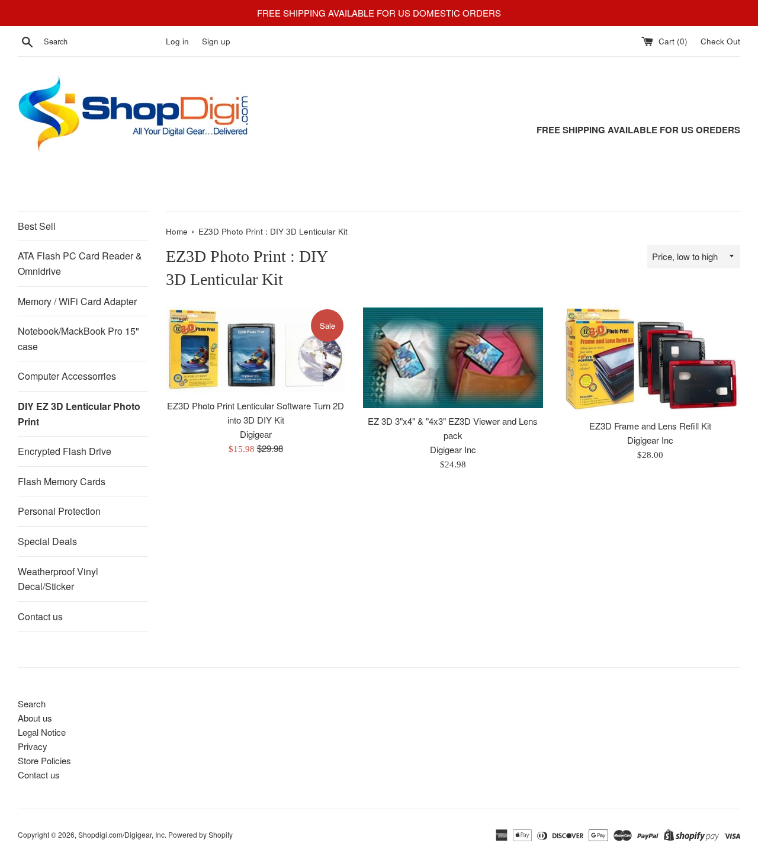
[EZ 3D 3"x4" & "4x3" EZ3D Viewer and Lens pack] (452, 357)
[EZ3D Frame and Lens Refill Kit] (650, 360)
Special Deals (47, 541)
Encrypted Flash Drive (64, 451)
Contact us (40, 616)
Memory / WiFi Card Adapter (77, 301)
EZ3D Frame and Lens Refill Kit (650, 425)
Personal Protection (59, 511)
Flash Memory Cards (61, 481)
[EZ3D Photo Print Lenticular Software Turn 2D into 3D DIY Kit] (255, 350)
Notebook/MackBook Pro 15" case (78, 338)
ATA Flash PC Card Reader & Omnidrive (80, 263)
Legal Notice (42, 732)
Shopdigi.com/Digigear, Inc (121, 834)
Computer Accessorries (67, 376)
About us (35, 717)
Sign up (216, 41)
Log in (177, 41)
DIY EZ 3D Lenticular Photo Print (79, 413)
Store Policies (44, 760)
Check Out (720, 41)
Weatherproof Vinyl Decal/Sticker (58, 579)
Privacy (32, 746)
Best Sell (37, 226)
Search (32, 703)
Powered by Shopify (200, 834)
